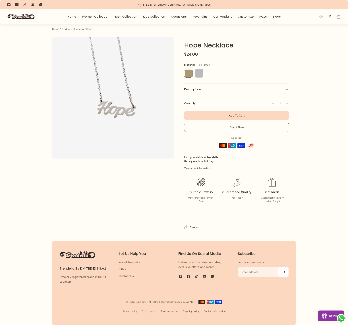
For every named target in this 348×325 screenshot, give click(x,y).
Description (192, 89)
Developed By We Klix (181, 301)
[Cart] (338, 17)
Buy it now (237, 127)
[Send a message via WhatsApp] (341, 318)
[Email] (33, 5)
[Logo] (21, 16)
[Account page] (330, 17)
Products (67, 29)
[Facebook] (17, 5)
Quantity (190, 103)
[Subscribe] (283, 272)
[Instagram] (9, 5)
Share (194, 227)
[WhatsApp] (41, 5)
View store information (197, 168)
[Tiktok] (25, 5)
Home (56, 29)
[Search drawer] (321, 17)
